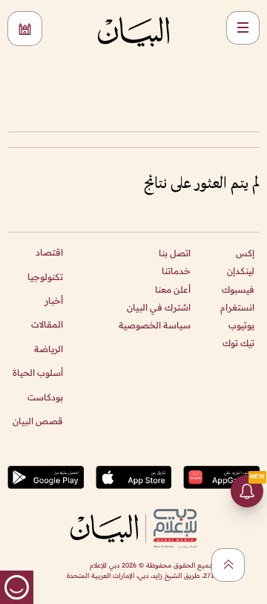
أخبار (53, 300)
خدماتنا (176, 270)
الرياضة (48, 348)
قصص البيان (38, 420)
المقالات (47, 324)
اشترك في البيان (159, 307)
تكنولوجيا (45, 276)
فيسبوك (238, 289)
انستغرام (237, 307)
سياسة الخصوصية (155, 325)
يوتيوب (241, 325)
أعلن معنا (173, 289)
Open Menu (243, 28)
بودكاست (45, 397)
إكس (245, 253)
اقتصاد (49, 252)
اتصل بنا (175, 253)
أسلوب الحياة (38, 372)
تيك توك (238, 342)
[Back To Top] (228, 565)
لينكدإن (240, 270)
